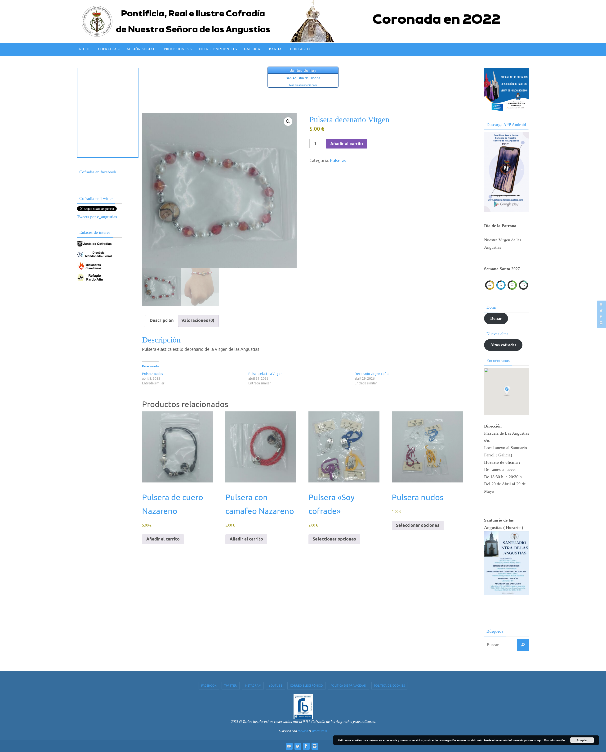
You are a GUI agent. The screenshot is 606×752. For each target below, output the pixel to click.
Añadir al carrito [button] (163, 539)
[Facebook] (601, 316)
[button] (288, 121)
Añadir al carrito (346, 143)
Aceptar (582, 740)
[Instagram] (601, 323)
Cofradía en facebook (97, 172)
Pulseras (338, 160)
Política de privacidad (348, 686)
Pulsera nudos (152, 374)
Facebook (209, 686)
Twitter (230, 686)
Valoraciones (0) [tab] (197, 321)
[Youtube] (601, 304)
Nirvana (302, 731)
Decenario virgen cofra (371, 374)
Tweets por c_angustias (97, 216)
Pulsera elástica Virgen (265, 374)
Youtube (275, 686)
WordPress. (320, 731)
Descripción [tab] (162, 321)
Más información (554, 740)
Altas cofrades (503, 344)
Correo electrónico (306, 686)
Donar (496, 318)
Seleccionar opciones (334, 539)
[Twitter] (601, 310)
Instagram (253, 686)
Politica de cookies (389, 686)
